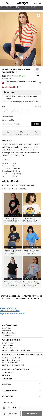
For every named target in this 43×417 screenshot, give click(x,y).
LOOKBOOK (7, 379)
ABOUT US (6, 384)
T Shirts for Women (8, 348)
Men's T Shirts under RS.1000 (11, 363)
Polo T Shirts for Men (8, 333)
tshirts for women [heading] (8, 308)
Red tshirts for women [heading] (9, 310)
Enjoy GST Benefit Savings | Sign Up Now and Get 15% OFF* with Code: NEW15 (21, 8)
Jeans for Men (6, 328)
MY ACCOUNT (8, 396)
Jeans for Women (7, 343)
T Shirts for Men (7, 335)
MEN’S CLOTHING (9, 325)
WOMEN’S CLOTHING (11, 340)
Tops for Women (7, 345)
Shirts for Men (6, 331)
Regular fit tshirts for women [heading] (12, 313)
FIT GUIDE (6, 375)
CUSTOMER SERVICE (10, 390)
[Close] (41, 8)
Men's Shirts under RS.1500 (11, 360)
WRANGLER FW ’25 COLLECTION (15, 369)
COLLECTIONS (8, 372)
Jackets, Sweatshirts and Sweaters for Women (16, 350)
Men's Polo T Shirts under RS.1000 (13, 365)
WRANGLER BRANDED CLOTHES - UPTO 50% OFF (22, 355)
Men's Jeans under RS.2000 (11, 358)
